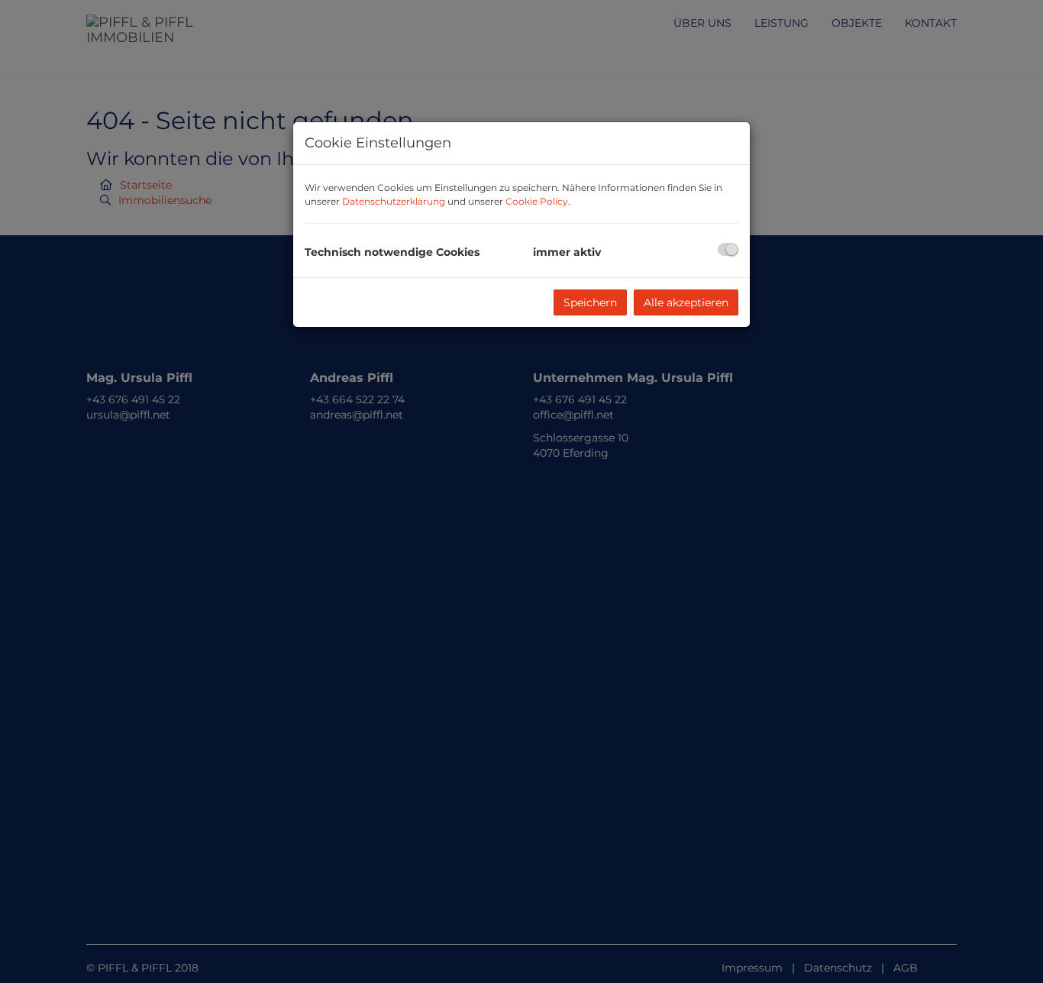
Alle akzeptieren (686, 302)
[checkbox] (728, 249)
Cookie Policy (536, 201)
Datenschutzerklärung (393, 201)
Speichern (590, 302)
